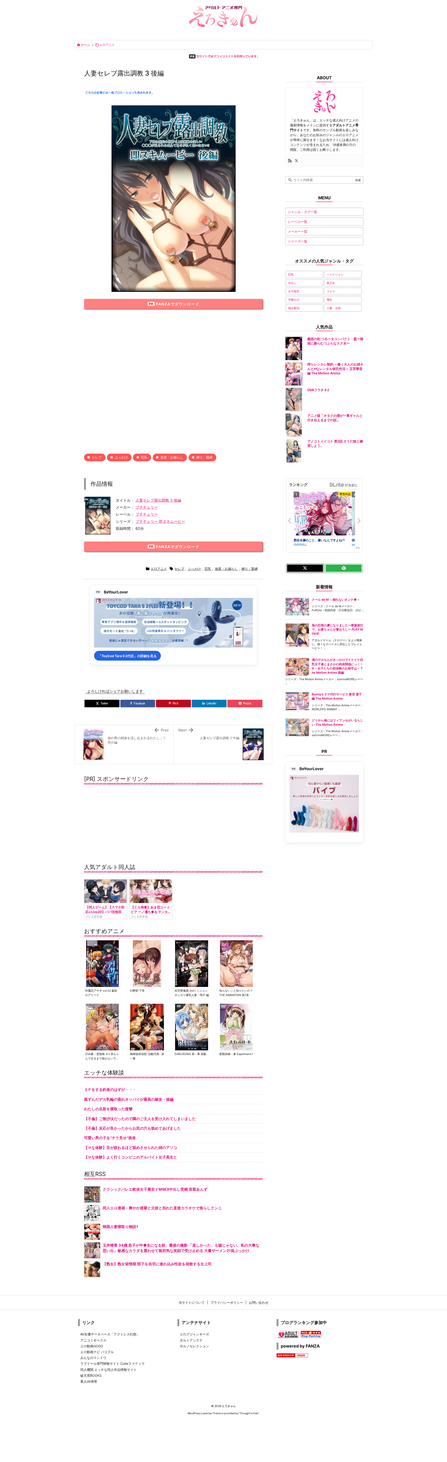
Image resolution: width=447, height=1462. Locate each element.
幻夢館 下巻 (137, 990)
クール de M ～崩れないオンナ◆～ (336, 599)
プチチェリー (146, 507)
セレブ (97, 457)
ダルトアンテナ (191, 1340)
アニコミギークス (93, 1340)
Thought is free (249, 1413)
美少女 (331, 283)
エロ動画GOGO (91, 1346)
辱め (329, 299)
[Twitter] (296, 161)
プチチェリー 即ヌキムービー (160, 521)
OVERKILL (300, 544)
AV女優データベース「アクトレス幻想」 (110, 1334)
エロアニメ (107, 45)
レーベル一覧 (297, 222)
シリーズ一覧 (297, 241)
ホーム (85, 45)
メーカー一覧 (297, 231)
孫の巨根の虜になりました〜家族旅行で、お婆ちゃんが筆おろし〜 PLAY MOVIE (337, 629)
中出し (292, 283)
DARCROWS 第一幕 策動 (190, 1054)
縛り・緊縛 (204, 457)
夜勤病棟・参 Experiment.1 (236, 1054)
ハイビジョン (335, 274)
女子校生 (293, 291)
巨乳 (144, 457)
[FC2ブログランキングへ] (311, 1334)
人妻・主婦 (334, 308)
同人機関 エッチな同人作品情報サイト (108, 1370)
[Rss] (290, 161)
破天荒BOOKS (91, 1375)
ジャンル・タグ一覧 (302, 212)
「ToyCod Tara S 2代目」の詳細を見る (127, 656)
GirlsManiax (343, 484)
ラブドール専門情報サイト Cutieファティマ (112, 1363)
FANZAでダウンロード (177, 304)
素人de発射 (88, 1381)
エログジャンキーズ (194, 1334)
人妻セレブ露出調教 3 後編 (158, 500)
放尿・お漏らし (171, 457)
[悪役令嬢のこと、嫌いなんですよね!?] (323, 514)
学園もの (293, 299)
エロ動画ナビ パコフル (97, 1352)
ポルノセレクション (194, 1346)
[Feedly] (343, 568)
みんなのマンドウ (93, 1358)
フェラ (331, 291)
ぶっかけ (121, 457)
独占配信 (293, 308)
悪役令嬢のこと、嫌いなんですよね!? (319, 540)
